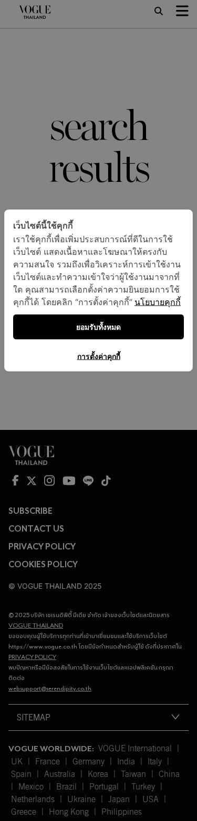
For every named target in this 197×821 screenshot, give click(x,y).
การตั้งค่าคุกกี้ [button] (98, 356)
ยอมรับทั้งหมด (98, 326)
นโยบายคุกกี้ (157, 302)
